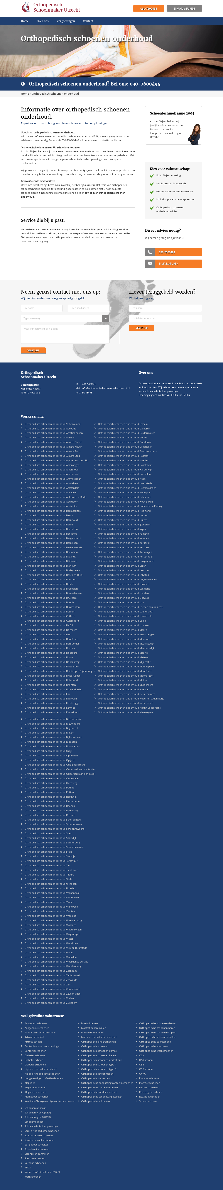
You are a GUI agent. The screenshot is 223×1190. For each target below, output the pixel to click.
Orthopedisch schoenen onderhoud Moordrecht (125, 676)
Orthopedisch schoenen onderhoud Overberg (51, 783)
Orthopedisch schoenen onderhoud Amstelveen (52, 484)
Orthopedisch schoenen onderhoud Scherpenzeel (53, 820)
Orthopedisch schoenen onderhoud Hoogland (124, 511)
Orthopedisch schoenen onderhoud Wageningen (52, 934)
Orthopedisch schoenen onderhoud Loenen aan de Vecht (130, 607)
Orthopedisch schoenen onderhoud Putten (49, 792)
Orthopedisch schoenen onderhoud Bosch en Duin (54, 575)
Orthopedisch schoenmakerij (97, 1074)
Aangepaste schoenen (37, 1028)
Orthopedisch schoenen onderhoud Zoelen (49, 999)
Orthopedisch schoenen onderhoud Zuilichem (51, 1003)
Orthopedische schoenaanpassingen (101, 1097)
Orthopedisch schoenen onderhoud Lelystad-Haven (127, 580)
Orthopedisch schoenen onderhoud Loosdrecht (125, 616)
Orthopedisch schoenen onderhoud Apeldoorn (51, 502)
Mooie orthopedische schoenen (99, 1037)
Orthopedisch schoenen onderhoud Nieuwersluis (53, 719)
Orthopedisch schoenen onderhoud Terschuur (51, 861)
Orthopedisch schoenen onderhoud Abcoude (50, 429)
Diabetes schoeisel (35, 1056)
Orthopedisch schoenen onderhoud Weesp (49, 939)
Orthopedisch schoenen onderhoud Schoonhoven (53, 824)
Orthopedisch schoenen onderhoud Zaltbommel (52, 976)
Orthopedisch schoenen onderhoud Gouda (122, 438)
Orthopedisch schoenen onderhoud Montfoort (125, 671)
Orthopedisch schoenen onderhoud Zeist (48, 985)
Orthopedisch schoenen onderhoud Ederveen (51, 699)
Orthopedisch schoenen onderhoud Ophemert (51, 756)
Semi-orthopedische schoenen (42, 1131)
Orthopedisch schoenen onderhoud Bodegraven (52, 571)
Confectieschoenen (35, 1051)
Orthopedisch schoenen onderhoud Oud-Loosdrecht (55, 765)
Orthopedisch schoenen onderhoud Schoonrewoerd (54, 829)
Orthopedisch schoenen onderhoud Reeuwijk (50, 797)
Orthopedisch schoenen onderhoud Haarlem (123, 461)
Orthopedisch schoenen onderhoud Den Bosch (51, 639)
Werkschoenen (33, 1177)
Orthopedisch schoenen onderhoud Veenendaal (52, 893)
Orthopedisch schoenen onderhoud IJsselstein (124, 525)
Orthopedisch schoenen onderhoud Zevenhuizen (53, 994)
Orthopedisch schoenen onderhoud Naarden (123, 690)
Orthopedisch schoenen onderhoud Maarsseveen (126, 644)
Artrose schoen (33, 1042)
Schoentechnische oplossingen (42, 1127)
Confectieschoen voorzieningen (42, 1047)
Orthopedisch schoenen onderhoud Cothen (49, 616)
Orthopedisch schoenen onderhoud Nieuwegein (125, 713)
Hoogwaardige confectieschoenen (44, 1079)
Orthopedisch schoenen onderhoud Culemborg (52, 621)
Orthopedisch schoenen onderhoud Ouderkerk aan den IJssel (60, 774)
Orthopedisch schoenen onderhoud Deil (48, 635)
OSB (141, 1065)
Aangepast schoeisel (36, 1024)
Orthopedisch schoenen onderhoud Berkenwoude (53, 548)
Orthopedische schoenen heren (157, 1028)
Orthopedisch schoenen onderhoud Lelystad (123, 575)
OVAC (142, 1074)
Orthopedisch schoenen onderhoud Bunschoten (52, 607)
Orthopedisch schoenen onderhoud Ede (47, 694)
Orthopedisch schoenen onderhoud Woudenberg (53, 966)
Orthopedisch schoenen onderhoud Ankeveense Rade (55, 497)
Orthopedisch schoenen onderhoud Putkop (49, 788)
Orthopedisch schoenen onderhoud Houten (123, 516)
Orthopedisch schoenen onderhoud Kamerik (123, 534)
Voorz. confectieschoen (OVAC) (42, 1172)
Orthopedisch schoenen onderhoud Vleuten (50, 912)
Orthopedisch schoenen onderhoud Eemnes (50, 708)
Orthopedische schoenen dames (157, 1024)
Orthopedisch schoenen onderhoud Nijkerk (49, 733)
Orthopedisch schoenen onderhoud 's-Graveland (53, 424)
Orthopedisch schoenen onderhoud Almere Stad (52, 456)
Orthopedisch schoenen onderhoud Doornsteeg (52, 662)
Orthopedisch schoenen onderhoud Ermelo (123, 424)
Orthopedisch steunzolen (95, 1079)
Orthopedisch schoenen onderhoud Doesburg (51, 653)
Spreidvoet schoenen (37, 1149)
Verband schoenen (35, 1163)
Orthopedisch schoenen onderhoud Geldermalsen (126, 433)
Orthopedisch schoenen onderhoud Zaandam (51, 971)
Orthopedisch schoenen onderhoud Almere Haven (53, 447)
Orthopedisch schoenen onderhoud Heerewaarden (127, 488)
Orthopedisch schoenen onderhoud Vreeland (50, 916)
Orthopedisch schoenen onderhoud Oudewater (52, 779)
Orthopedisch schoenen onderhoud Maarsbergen (126, 635)
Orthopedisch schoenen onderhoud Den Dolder (52, 644)
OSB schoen (146, 1069)
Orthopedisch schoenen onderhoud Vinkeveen (51, 907)
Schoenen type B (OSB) (38, 1117)
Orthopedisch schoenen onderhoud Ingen (122, 529)
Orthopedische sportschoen (155, 1042)
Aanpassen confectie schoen (40, 1033)
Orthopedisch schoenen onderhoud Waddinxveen (53, 930)
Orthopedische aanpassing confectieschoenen (107, 1083)
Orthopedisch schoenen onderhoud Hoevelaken (125, 502)
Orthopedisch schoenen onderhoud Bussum (50, 612)
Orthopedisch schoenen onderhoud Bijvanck (50, 557)
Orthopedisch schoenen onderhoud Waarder (50, 925)
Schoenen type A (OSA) (38, 1113)
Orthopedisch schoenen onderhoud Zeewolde (51, 980)
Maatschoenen (89, 1024)
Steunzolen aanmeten (37, 1154)
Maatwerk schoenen (92, 1033)
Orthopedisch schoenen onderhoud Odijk (48, 751)
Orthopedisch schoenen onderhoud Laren (122, 566)
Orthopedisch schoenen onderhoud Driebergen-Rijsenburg (58, 671)
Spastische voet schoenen (39, 1140)
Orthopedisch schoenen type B (98, 1069)
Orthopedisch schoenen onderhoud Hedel (122, 479)
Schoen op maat (148, 1101)
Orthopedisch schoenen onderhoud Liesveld (123, 598)
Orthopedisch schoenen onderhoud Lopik (122, 621)
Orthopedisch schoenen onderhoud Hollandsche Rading (130, 506)
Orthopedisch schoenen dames (99, 1051)
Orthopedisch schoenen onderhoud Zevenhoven (52, 989)
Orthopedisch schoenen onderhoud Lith (121, 603)
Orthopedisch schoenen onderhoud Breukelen (51, 589)
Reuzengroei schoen (150, 1092)
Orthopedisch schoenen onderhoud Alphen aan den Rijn (57, 461)
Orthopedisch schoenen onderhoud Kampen (123, 539)
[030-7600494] (148, 9)
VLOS (28, 1168)
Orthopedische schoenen (95, 1101)
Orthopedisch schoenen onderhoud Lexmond (124, 589)
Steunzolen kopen (35, 1159)
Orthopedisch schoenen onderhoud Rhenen (50, 806)
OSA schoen (146, 1060)
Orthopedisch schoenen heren (98, 1056)
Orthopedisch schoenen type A (98, 1065)
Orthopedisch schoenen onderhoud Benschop (51, 534)
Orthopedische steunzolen (154, 1047)
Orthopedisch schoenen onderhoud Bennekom (51, 529)
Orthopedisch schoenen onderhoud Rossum (50, 815)
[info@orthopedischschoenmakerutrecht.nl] (184, 9)
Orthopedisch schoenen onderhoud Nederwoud (125, 703)
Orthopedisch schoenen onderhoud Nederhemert (126, 694)
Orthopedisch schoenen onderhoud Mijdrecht (124, 662)
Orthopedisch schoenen (94, 1047)
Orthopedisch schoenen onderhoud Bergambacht (53, 539)
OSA (141, 1056)
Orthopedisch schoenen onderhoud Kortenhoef (125, 557)
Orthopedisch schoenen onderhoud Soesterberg (52, 843)
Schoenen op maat (35, 1108)
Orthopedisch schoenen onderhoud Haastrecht (125, 465)
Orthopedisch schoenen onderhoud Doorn (49, 658)
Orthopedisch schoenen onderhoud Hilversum (124, 497)
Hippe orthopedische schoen (41, 1069)
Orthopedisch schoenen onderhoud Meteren (123, 658)
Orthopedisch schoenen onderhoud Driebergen (52, 667)
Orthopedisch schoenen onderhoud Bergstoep (51, 543)
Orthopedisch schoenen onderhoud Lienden (123, 594)
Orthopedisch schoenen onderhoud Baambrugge (53, 511)
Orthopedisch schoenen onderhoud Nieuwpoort (52, 724)
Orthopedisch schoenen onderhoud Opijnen (50, 760)
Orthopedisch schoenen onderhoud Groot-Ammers (127, 452)
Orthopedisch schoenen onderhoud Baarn (49, 516)
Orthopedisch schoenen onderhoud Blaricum (50, 566)
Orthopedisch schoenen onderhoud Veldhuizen (52, 898)
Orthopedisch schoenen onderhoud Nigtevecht (51, 728)
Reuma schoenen (149, 1088)
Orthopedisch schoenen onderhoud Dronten (50, 685)
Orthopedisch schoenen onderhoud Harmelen (124, 474)
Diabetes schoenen (35, 1065)
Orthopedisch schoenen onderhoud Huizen (122, 520)
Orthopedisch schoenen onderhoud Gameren (124, 429)
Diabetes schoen (34, 1060)
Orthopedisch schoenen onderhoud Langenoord (126, 561)
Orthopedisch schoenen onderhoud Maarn (122, 630)
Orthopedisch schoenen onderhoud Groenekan (125, 447)
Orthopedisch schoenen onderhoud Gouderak (124, 442)
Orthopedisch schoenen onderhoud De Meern (51, 630)
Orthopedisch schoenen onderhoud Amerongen (52, 465)
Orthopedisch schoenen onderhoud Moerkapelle (126, 667)
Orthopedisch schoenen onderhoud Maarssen (124, 639)
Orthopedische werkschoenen (156, 1051)
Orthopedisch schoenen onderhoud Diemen (50, 648)
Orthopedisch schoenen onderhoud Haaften (123, 456)
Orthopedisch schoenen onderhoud (101, 1060)
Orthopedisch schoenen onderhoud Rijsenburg (51, 811)
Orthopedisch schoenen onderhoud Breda (49, 584)
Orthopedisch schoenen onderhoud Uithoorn (51, 884)
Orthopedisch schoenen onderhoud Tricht (49, 879)
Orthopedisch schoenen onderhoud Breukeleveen (53, 594)
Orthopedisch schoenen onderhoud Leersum (123, 571)
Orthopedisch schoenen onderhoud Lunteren (124, 626)
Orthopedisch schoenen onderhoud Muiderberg (125, 685)
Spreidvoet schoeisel (36, 1145)
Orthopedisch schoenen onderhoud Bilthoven (51, 561)
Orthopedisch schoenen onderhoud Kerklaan (124, 548)
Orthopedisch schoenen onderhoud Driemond (51, 681)
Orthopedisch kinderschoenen (98, 1042)
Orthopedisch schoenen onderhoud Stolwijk (50, 857)
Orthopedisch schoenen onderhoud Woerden (51, 957)
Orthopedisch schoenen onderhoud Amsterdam (52, 488)
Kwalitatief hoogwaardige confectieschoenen (50, 1101)
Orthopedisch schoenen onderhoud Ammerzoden (53, 479)
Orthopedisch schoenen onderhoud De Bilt (49, 626)
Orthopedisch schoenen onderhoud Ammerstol (52, 474)
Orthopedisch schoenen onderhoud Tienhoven (51, 870)
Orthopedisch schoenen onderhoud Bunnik (49, 603)
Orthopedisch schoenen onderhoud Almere (49, 438)
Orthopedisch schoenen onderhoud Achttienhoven (54, 433)
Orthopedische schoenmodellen (157, 1037)
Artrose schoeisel (34, 1037)
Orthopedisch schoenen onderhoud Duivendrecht (53, 690)
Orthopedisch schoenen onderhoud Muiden (123, 681)
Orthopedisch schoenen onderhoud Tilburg (49, 875)
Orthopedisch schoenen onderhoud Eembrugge (52, 703)
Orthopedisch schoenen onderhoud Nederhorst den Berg (131, 699)
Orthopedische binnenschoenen (99, 1088)
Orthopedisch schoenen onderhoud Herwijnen (124, 493)
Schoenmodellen (34, 1122)
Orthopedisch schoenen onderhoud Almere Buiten (53, 442)
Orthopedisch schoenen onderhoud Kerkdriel (124, 543)
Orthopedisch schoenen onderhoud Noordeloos (52, 747)
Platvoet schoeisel (149, 1079)
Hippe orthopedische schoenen (42, 1074)
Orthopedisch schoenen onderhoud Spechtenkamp (54, 847)
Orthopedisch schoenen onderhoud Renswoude (52, 802)
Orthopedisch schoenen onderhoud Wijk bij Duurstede (56, 948)
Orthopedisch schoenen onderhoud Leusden (123, 584)
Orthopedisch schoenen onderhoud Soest (48, 834)
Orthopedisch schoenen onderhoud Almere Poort (53, 452)
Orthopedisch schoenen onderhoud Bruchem (50, 598)
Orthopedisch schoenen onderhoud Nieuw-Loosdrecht (129, 708)
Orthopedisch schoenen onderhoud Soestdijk (50, 838)
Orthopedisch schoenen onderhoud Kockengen (125, 552)
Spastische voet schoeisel (39, 1136)
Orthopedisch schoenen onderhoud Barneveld (51, 520)
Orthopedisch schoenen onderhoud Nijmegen (51, 742)
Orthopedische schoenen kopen (157, 1033)
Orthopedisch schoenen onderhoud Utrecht (50, 889)
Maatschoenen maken (93, 1028)
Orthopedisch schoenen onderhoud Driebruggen (53, 676)
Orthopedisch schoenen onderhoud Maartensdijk (126, 648)
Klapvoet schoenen (35, 1092)
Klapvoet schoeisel (35, 1088)
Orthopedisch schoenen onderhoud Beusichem (51, 552)
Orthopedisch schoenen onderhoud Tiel (47, 866)
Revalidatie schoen (149, 1097)
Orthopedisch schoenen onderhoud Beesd (49, 525)
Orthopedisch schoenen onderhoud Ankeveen (51, 493)
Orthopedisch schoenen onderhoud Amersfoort (52, 470)
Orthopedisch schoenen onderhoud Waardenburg (53, 921)
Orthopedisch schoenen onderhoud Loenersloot (125, 612)
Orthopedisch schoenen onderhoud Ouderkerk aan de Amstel (60, 770)
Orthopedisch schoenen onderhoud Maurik (123, 653)
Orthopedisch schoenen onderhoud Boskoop (50, 580)
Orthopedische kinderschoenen (99, 1092)
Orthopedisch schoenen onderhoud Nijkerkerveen (53, 737)
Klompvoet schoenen (37, 1097)
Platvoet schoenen (149, 1083)
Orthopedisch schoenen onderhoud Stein (48, 852)
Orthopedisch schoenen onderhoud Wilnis (49, 953)
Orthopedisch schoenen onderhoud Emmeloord (52, 713)
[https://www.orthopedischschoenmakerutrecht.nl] (52, 8)
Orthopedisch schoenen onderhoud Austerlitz (51, 506)
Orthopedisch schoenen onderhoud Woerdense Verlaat (56, 962)
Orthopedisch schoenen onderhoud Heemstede (125, 484)
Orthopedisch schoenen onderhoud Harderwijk (125, 470)
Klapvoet (30, 1083)
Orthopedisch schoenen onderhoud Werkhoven (52, 944)
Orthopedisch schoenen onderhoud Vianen (49, 902)
